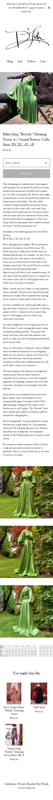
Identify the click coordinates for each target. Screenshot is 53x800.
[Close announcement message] (49, 7)
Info (20, 61)
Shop (10, 61)
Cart (43, 61)
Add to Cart (26, 173)
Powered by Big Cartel (26, 788)
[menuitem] (10, 61)
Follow (31, 61)
